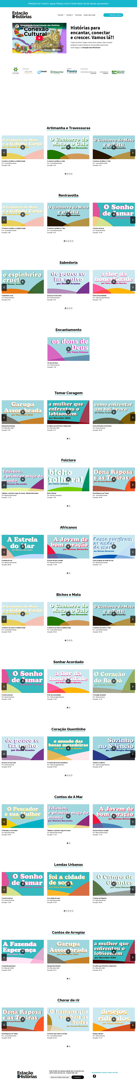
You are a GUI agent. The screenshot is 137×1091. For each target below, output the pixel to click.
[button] (4, 152)
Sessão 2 (69, 15)
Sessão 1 (61, 15)
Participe (78, 15)
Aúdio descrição (89, 15)
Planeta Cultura (115, 15)
